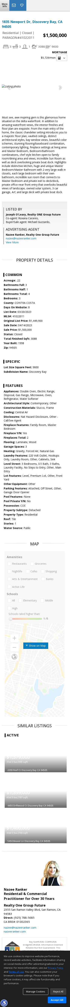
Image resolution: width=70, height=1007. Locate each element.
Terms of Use (16, 971)
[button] (4, 1003)
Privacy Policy (55, 967)
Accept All (57, 1000)
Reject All (58, 991)
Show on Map (37, 645)
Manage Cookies (35, 991)
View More (12, 242)
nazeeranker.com (15, 931)
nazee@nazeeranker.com (21, 238)
